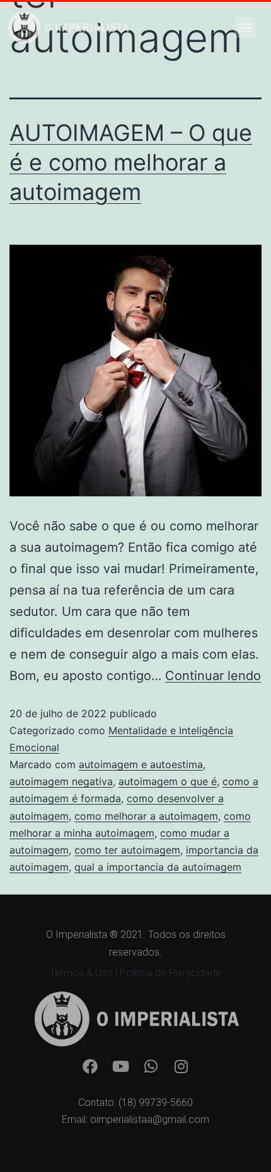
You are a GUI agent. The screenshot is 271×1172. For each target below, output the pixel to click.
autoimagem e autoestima (141, 764)
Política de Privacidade (170, 973)
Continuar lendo (213, 675)
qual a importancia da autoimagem (157, 867)
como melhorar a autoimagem (146, 816)
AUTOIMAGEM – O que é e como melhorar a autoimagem (130, 162)
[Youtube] (120, 1066)
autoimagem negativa (61, 781)
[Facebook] (90, 1066)
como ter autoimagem (127, 850)
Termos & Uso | (85, 973)
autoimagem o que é (167, 781)
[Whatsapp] (151, 1066)
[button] (244, 27)
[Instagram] (181, 1066)
